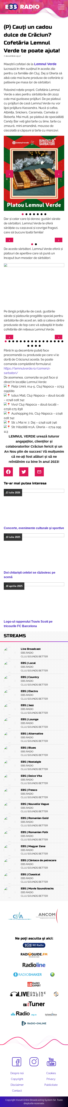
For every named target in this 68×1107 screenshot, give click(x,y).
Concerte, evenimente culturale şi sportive (34, 528)
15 (59, 341)
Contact (17, 1090)
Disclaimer (17, 1084)
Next (58, 174)
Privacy (51, 1079)
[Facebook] (16, 1061)
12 (47, 341)
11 (43, 341)
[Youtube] (51, 1062)
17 (28, 346)
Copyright (17, 1079)
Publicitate (51, 1084)
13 (51, 341)
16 (62, 341)
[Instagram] (34, 1061)
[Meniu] (61, 7)
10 (40, 341)
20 (40, 346)
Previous (9, 174)
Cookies (51, 1073)
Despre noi (17, 1073)
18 (32, 346)
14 (55, 341)
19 (36, 346)
